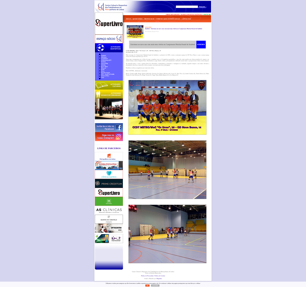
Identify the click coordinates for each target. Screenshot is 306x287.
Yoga (102, 77)
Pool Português (105, 72)
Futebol (103, 61)
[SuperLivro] (109, 24)
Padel (102, 69)
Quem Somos (138, 19)
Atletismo (104, 57)
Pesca (102, 71)
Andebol (103, 55)
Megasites (159, 278)
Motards (103, 68)
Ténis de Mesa (105, 75)
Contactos (186, 19)
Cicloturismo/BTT (106, 60)
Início (128, 19)
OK (147, 285)
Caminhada (104, 58)
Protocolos (149, 19)
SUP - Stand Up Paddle (107, 74)
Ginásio (103, 65)
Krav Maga (104, 66)
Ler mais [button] (155, 285)
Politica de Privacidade (147, 275)
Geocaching (104, 63)
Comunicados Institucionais (168, 19)
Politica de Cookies (160, 275)
